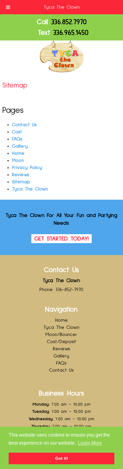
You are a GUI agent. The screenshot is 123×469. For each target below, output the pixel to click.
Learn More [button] (90, 442)
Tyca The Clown (62, 7)
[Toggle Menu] (8, 7)
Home (18, 153)
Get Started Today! (61, 239)
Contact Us (24, 124)
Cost (17, 131)
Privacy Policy (27, 167)
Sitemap (21, 181)
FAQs (17, 139)
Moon (18, 160)
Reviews (20, 174)
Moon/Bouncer (61, 334)
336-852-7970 (69, 289)
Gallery (20, 146)
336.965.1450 (70, 32)
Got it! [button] (61, 458)
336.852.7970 (69, 22)
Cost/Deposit (61, 341)
